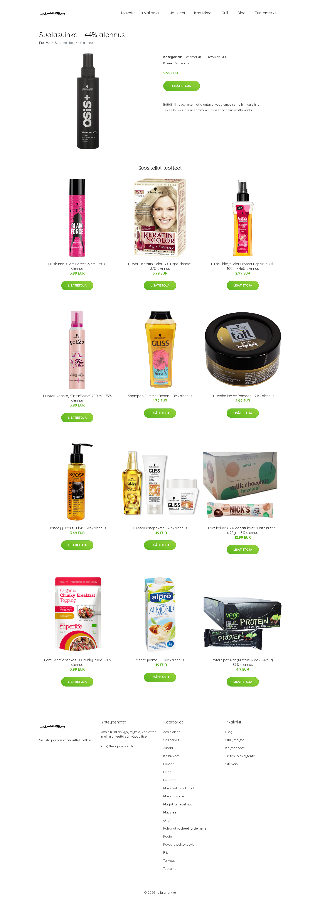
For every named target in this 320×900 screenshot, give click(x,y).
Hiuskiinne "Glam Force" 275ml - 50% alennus (77, 266)
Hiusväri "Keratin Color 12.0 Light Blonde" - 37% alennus (160, 266)
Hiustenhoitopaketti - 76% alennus (160, 528)
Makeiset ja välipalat (140, 12)
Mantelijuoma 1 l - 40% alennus (160, 660)
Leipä (167, 772)
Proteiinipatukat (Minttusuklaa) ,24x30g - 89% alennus (243, 662)
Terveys (169, 860)
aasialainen (171, 732)
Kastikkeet (203, 12)
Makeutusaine (173, 796)
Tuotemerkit (265, 12)
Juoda (168, 748)
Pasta (167, 836)
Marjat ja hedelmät (177, 804)
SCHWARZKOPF (214, 57)
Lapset (168, 764)
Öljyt (166, 820)
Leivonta (169, 780)
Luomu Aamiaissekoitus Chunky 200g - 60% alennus (77, 662)
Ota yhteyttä (234, 740)
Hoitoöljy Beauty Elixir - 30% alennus (77, 528)
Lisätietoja (181, 86)
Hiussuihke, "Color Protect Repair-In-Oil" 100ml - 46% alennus (242, 266)
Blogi (241, 12)
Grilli (225, 12)
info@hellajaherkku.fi (117, 746)
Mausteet (177, 12)
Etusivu (44, 43)
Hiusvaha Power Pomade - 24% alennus (242, 396)
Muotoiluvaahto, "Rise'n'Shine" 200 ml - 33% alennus (77, 398)
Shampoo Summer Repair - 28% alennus (160, 396)
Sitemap (231, 764)
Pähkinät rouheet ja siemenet (185, 828)
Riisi (166, 852)
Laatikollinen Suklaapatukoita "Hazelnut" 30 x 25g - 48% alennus (243, 530)
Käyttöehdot (234, 748)
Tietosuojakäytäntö (240, 756)
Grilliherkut (171, 740)
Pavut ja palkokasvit (178, 844)
